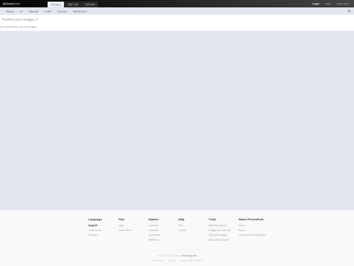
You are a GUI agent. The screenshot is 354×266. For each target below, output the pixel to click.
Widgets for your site (220, 230)
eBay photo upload (219, 239)
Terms (242, 225)
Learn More (342, 3)
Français (92, 235)
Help (327, 3)
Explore (153, 219)
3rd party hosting (218, 235)
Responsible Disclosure (191, 260)
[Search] (349, 11)
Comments (154, 235)
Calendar (33, 11)
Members (154, 239)
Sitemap (172, 260)
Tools (212, 219)
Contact (182, 230)
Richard (56, 4)
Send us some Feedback (252, 235)
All (21, 11)
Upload (90, 4)
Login (315, 3)
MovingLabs (190, 255)
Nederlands (94, 230)
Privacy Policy (157, 260)
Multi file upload (217, 225)
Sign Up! (72, 4)
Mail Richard (79, 11)
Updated (153, 225)
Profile (47, 11)
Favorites (62, 11)
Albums (10, 11)
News (241, 230)
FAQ (180, 225)
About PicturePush (251, 219)
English (93, 225)
